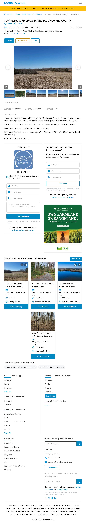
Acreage (7, 380)
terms (31, 230)
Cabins (7, 429)
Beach (7, 425)
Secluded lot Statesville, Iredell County (42, 285)
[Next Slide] (78, 67)
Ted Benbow (23, 172)
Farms (6, 384)
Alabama (48, 380)
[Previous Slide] (8, 67)
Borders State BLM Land (14, 422)
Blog (6, 462)
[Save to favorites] (22, 264)
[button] (43, 67)
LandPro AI (23, 41)
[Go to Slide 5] (52, 94)
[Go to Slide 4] (41, 94)
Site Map (8, 470)
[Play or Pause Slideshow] (6, 87)
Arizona (48, 388)
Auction (7, 405)
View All (75, 259)
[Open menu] (80, 3)
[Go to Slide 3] (31, 94)
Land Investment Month (14, 466)
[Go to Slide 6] (63, 94)
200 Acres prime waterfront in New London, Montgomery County (68, 285)
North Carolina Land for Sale (32, 15)
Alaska (47, 384)
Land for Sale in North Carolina (52, 367)
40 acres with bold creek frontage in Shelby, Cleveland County (14, 285)
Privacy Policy (62, 490)
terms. (71, 197)
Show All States (50, 396)
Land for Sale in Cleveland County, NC (21, 367)
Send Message (23, 216)
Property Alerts (10, 458)
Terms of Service (17, 223)
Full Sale (8, 401)
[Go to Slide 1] (9, 94)
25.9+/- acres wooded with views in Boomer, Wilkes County (41, 334)
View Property (16, 307)
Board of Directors (12, 451)
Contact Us (52, 468)
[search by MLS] (79, 443)
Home (17, 15)
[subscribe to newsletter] (79, 481)
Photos (9, 41)
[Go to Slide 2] (20, 94)
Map (35, 41)
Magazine (8, 455)
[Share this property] (25, 264)
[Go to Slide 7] (73, 94)
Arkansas (48, 392)
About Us (8, 443)
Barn (6, 418)
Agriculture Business (13, 414)
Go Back (10, 14)
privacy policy (18, 230)
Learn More (63, 183)
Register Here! (69, 8)
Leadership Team (11, 447)
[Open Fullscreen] (80, 87)
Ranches (8, 388)
